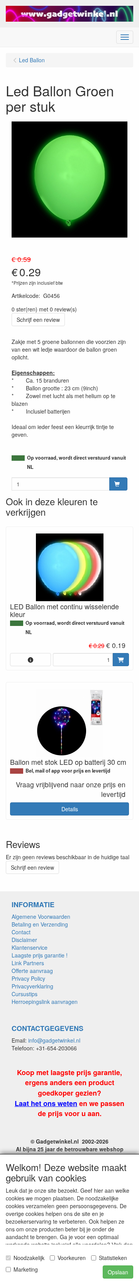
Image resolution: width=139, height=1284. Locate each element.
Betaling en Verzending (40, 924)
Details (69, 809)
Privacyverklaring (32, 986)
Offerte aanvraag (32, 971)
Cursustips (24, 994)
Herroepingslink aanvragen (45, 1001)
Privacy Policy (28, 978)
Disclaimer (24, 940)
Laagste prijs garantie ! (40, 955)
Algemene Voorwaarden (41, 916)
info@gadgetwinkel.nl (54, 1040)
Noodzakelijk (29, 1258)
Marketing (26, 1269)
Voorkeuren (72, 1258)
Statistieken (113, 1258)
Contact (21, 932)
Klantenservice (29, 947)
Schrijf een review (38, 319)
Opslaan (118, 1272)
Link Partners (28, 963)
